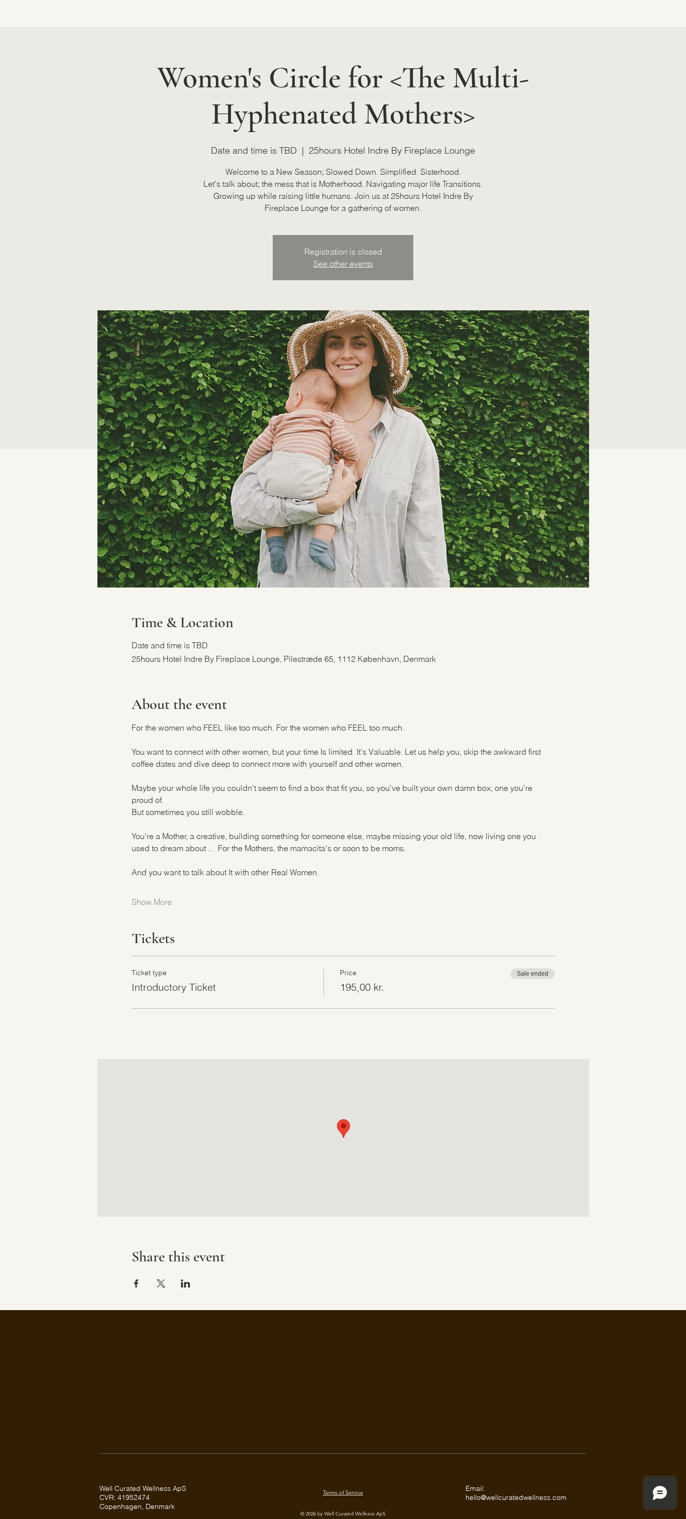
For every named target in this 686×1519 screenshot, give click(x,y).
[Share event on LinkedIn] (185, 1283)
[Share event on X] (161, 1283)
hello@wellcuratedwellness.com (516, 1497)
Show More (152, 902)
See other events (343, 264)
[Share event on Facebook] (136, 1283)
